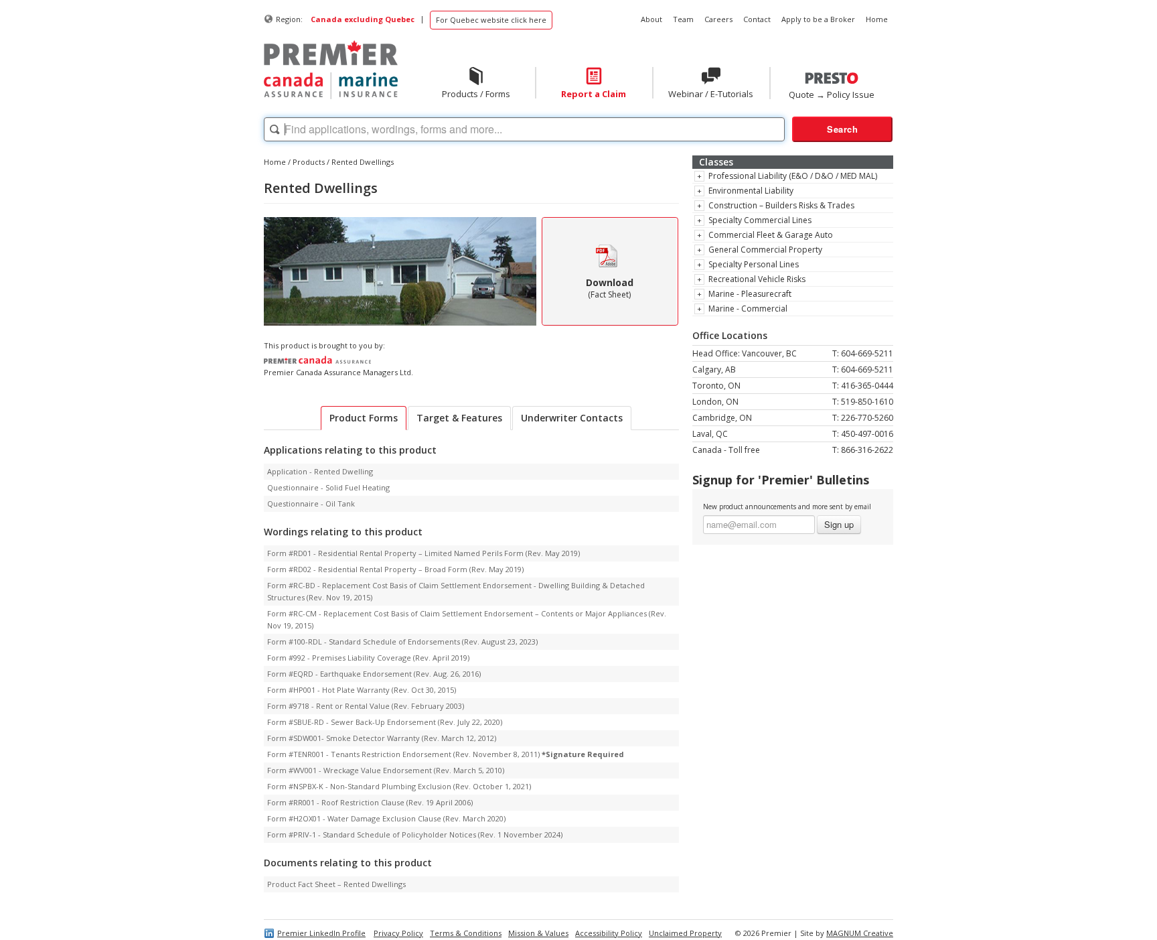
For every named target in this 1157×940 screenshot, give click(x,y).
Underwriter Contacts (572, 417)
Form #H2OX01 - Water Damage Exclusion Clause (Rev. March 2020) (386, 818)
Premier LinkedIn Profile (321, 933)
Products (309, 162)
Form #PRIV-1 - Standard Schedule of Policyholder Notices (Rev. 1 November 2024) (414, 834)
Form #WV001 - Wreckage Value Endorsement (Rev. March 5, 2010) (385, 770)
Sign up (839, 524)
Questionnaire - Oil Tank (311, 503)
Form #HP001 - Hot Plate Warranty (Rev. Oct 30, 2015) (361, 690)
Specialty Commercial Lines (760, 220)
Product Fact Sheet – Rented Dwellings (336, 884)
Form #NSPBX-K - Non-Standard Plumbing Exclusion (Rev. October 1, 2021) (399, 786)
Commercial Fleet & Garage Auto (770, 235)
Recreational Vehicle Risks (756, 279)
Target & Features (459, 417)
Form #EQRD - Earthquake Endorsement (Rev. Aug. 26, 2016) (374, 674)
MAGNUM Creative (859, 933)
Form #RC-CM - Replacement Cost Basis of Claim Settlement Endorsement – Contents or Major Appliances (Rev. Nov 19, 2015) (466, 619)
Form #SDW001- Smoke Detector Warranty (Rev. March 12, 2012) (381, 738)
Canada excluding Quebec (362, 19)
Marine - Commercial (747, 308)
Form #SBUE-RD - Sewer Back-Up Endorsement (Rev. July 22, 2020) (384, 722)
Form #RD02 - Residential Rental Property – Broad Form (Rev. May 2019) (395, 569)
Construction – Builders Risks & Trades (781, 205)
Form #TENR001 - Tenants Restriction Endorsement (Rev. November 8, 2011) (445, 754)
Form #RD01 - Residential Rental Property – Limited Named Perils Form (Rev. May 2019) (423, 553)
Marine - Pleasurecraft (749, 293)
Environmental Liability (750, 190)
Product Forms (363, 417)
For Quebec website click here (491, 20)
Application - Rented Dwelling (320, 471)
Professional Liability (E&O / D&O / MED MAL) (792, 176)
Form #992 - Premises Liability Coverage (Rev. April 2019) (368, 658)
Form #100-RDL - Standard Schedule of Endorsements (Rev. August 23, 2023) (402, 641)
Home (275, 162)
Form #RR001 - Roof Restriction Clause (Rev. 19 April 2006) (370, 802)
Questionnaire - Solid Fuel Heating (328, 487)
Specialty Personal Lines (753, 264)
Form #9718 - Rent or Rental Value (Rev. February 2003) (365, 706)
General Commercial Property (765, 249)
